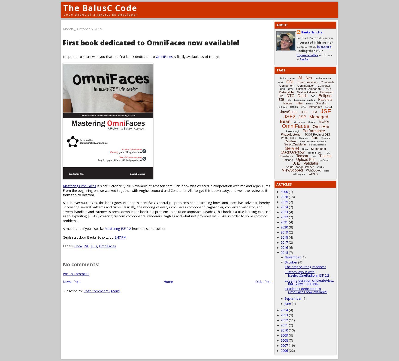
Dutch (302, 96)
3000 (284, 191)
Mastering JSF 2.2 (118, 228)
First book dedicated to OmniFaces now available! (306, 290)
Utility (296, 163)
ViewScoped (292, 170)
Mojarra (312, 122)
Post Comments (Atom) (102, 291)
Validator (311, 163)
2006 (284, 350)
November (292, 257)
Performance (314, 131)
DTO (290, 96)
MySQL (324, 122)
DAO (328, 89)
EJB (281, 99)
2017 (284, 242)
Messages (299, 122)
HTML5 (294, 107)
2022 (284, 217)
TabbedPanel (315, 152)
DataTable (286, 92)
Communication (307, 82)
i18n (303, 107)
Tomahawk (286, 156)
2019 (284, 232)
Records (325, 138)
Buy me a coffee (307, 55)
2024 (284, 207)
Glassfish (321, 103)
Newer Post (72, 281)
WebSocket (313, 170)
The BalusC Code (100, 8)
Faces (287, 103)
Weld (326, 170)
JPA (314, 112)
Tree (313, 156)
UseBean (324, 160)
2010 (284, 330)
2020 (284, 227)
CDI (289, 82)
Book (78, 246)
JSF (86, 246)
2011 (284, 325)
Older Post (263, 281)
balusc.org (324, 47)
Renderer (291, 141)
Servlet (292, 148)
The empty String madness (305, 267)
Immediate (315, 107)
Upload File (305, 160)
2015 (284, 252)
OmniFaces (164, 56)
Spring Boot (318, 149)
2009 (284, 335)
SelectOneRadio (317, 144)
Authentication (323, 78)
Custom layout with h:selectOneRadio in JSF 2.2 (307, 273)
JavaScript (288, 112)
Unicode (287, 160)
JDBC (304, 112)
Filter (299, 103)
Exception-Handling (304, 100)
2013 (284, 315)
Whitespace (299, 174)
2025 (284, 202)
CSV (290, 89)
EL (289, 99)
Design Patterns (307, 92)
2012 (284, 320)
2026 (284, 197)
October (290, 262)
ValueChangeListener (300, 167)
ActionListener (287, 78)
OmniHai (321, 126)
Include (329, 107)
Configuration (305, 85)
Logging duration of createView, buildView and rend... (309, 282)
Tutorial (325, 156)
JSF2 (94, 246)
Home (168, 281)
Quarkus (303, 138)
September (293, 298)
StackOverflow (293, 152)
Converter (324, 85)
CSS (282, 89)
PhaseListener (291, 134)
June (287, 303)
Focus (309, 103)
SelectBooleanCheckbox (313, 141)
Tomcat (302, 156)
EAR (313, 96)
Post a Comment (76, 274)
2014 (284, 310)
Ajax (308, 78)
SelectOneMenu (295, 144)
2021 (284, 222)
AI (300, 77)
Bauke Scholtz (311, 32)
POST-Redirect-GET (317, 134)
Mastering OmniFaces (79, 186)
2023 (284, 212)
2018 (284, 237)
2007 (284, 345)
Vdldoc (320, 167)
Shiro (305, 149)
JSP (302, 117)
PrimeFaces (288, 137)
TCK (327, 152)
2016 (284, 247)
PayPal (304, 59)
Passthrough (292, 131)
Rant (314, 137)
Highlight (282, 107)
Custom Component (308, 89)
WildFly (313, 174)
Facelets (325, 99)
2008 (284, 340)
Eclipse (325, 96)
